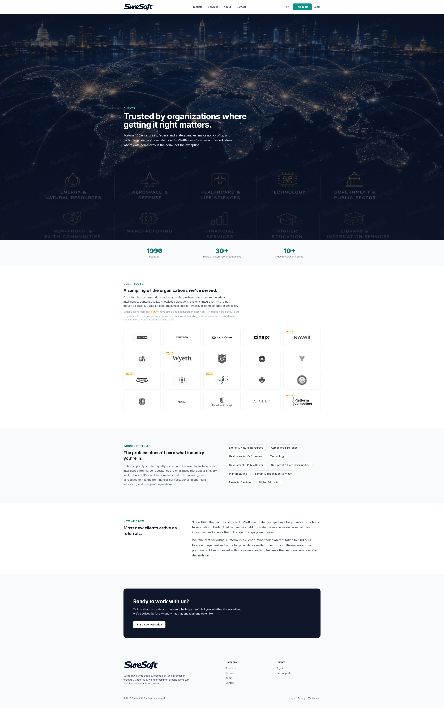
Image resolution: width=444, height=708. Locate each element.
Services (213, 6)
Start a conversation (149, 624)
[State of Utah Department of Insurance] (181, 380)
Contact (241, 6)
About (227, 6)
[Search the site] (287, 7)
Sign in (280, 668)
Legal (292, 698)
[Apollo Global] (261, 401)
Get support (283, 673)
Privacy (301, 698)
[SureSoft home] (138, 7)
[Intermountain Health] (142, 359)
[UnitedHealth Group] (222, 401)
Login (317, 6)
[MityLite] (181, 401)
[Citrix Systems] (261, 337)
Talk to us (302, 6)
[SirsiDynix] (261, 380)
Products (197, 6)
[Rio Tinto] (142, 337)
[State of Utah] (261, 359)
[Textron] (181, 337)
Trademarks (314, 698)
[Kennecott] (302, 359)
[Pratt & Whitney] (222, 337)
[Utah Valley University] (302, 380)
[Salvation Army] (222, 359)
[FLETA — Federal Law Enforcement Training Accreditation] (142, 401)
